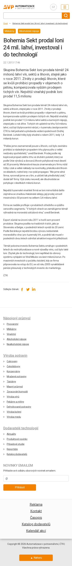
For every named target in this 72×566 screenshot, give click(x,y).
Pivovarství (12, 324)
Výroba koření (14, 411)
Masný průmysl (15, 386)
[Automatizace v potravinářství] (24, 7)
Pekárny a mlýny (15, 401)
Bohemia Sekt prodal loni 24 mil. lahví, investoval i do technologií (40, 23)
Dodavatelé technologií (20, 428)
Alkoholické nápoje (16, 339)
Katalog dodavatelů (17, 454)
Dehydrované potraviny (19, 406)
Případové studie (15, 444)
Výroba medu (14, 417)
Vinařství (11, 334)
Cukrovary (12, 361)
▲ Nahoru (36, 557)
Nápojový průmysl (16, 318)
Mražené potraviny (16, 376)
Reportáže (12, 449)
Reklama (36, 504)
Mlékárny (11, 329)
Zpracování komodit (17, 391)
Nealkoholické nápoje (18, 344)
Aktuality (11, 434)
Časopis (36, 518)
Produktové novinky (17, 439)
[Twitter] (27, 289)
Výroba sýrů (13, 396)
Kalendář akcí (36, 531)
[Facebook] (22, 289)
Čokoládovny (13, 366)
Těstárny (11, 381)
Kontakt (36, 511)
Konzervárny (13, 371)
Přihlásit (20, 487)
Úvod (5, 23)
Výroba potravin (15, 355)
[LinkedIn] (33, 289)
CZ (53, 7)
